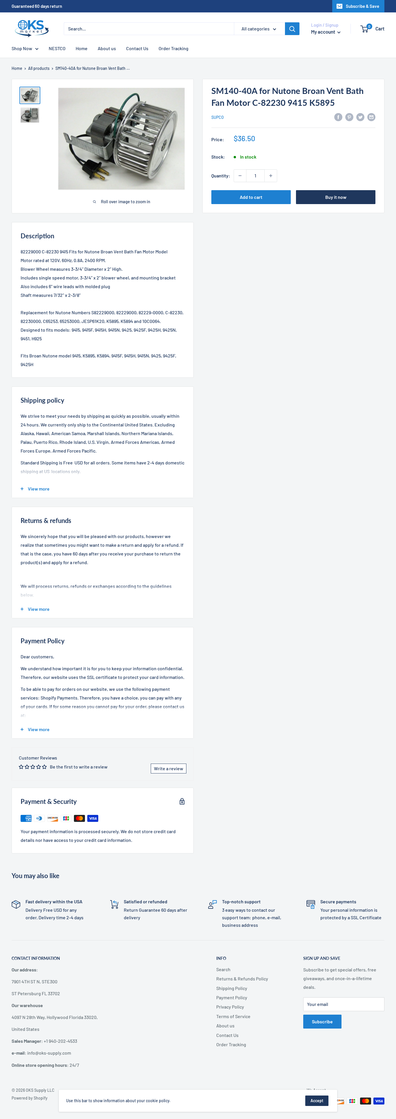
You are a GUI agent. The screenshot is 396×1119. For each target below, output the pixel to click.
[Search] (292, 28)
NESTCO (57, 48)
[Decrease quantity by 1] (240, 176)
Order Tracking (173, 48)
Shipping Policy (231, 988)
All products (39, 68)
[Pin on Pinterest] (349, 116)
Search (223, 969)
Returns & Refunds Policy (242, 978)
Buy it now (335, 197)
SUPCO (217, 117)
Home (82, 48)
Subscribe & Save (362, 6)
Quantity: (220, 175)
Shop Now (22, 48)
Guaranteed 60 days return (37, 6)
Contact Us (137, 48)
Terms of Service (233, 1016)
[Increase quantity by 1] (271, 176)
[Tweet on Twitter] (360, 116)
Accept (316, 1100)
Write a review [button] (168, 768)
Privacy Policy (230, 1006)
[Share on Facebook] (338, 116)
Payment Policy (231, 997)
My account (323, 31)
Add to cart (251, 197)
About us (107, 48)
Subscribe (322, 1021)
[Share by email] (371, 116)
